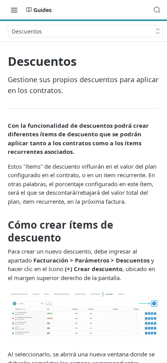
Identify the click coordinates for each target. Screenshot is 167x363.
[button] (83, 316)
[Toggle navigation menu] (14, 10)
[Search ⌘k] (157, 10)
